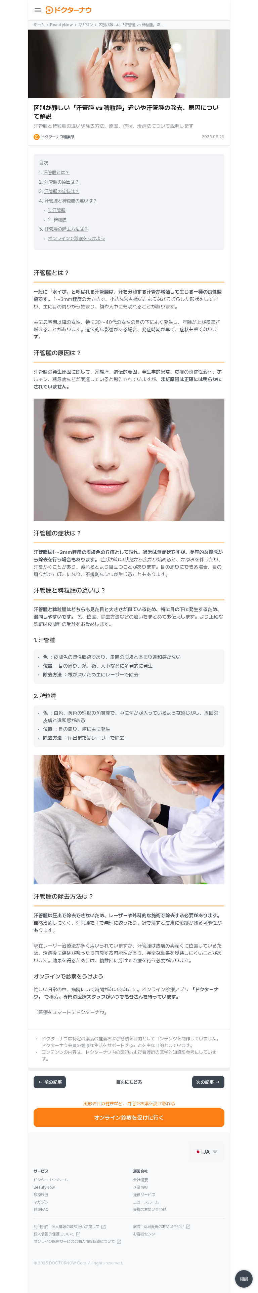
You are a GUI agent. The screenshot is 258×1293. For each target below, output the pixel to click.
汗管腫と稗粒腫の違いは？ (71, 201)
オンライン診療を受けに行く (129, 1117)
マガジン (85, 25)
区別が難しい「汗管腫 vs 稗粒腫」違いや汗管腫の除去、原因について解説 (131, 25)
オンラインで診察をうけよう (76, 238)
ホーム (39, 25)
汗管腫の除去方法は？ (66, 229)
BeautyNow (61, 25)
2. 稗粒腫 (57, 219)
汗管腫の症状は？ (61, 191)
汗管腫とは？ (56, 172)
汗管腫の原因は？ (61, 182)
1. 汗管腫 (57, 210)
